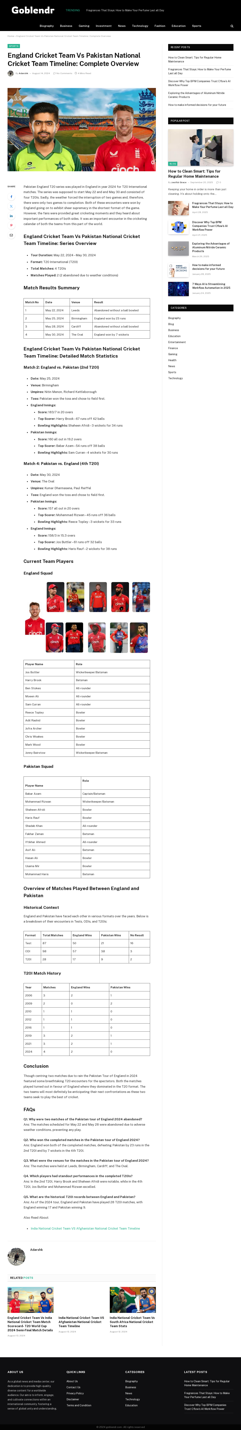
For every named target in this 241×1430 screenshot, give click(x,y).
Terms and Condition (78, 1405)
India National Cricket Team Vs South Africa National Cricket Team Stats (132, 1322)
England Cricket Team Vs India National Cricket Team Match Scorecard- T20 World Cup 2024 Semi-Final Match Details (30, 1324)
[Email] (11, 235)
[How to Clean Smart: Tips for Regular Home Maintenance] (200, 147)
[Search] (231, 26)
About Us (72, 1381)
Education (179, 25)
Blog (173, 164)
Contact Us (73, 1387)
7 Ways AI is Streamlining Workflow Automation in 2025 (211, 286)
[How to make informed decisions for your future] (178, 270)
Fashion (160, 25)
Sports (196, 25)
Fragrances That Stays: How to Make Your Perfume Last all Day (125, 10)
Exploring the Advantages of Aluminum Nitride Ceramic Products (211, 247)
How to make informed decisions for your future (197, 104)
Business (66, 25)
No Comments (64, 73)
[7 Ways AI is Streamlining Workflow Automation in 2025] (178, 289)
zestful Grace (178, 182)
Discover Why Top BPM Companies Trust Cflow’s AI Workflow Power (210, 226)
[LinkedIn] (11, 216)
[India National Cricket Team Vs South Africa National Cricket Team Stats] (133, 1300)
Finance (173, 348)
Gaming (84, 25)
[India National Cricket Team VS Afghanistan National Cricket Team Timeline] (82, 1300)
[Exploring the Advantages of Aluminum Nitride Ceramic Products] (178, 248)
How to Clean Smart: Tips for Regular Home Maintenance (194, 174)
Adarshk (23, 73)
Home (11, 36)
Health (172, 360)
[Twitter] (11, 206)
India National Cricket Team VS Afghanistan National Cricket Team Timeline (85, 1228)
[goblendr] (33, 10)
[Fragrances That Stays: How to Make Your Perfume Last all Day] (178, 208)
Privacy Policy (75, 1393)
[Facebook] (11, 196)
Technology (140, 25)
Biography (47, 25)
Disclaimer (72, 1399)
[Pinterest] (11, 225)
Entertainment (177, 342)
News (122, 25)
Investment (104, 25)
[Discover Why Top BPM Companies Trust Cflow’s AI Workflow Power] (178, 227)
